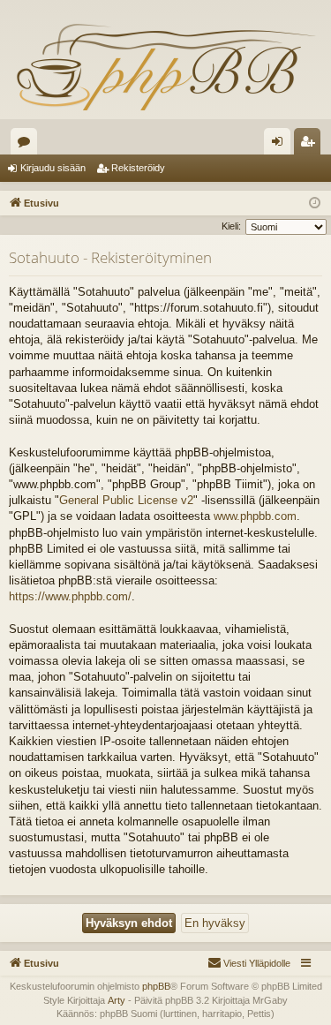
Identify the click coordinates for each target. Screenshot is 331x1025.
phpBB (156, 986)
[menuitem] (248, 963)
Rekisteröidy (138, 167)
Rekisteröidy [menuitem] (311, 145)
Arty (116, 1000)
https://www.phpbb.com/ (70, 596)
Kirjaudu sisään (53, 167)
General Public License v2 (126, 500)
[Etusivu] (165, 66)
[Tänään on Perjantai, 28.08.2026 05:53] (314, 203)
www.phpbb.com (255, 516)
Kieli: (231, 226)
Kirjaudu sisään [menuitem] (280, 145)
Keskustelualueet (27, 145)
